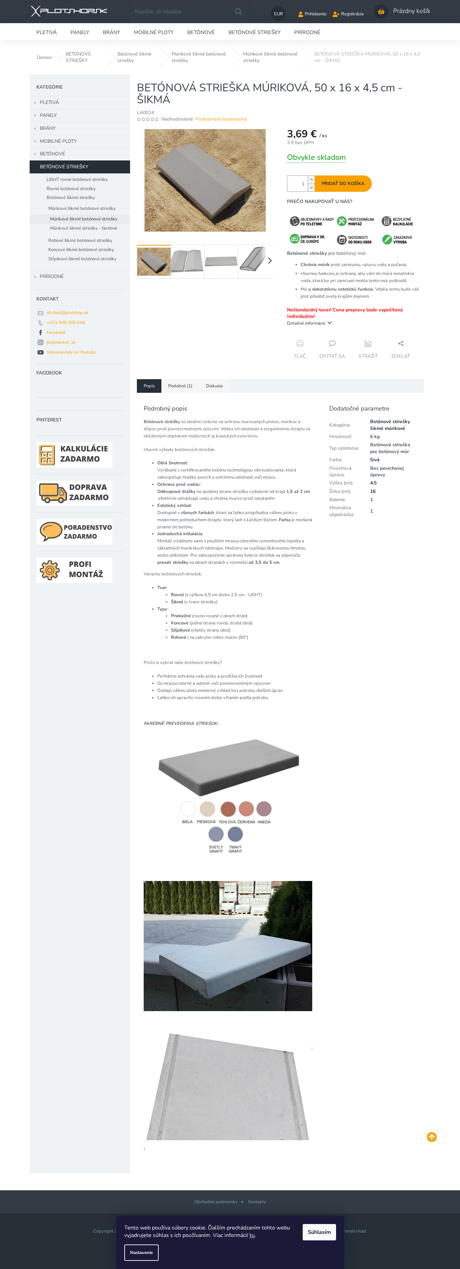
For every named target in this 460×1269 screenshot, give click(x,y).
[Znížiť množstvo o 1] (311, 187)
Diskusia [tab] (214, 386)
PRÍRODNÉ (52, 276)
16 (373, 491)
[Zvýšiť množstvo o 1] (311, 180)
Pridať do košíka (343, 184)
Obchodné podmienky (216, 1202)
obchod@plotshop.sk (68, 313)
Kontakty (257, 1202)
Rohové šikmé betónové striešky (80, 240)
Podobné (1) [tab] (180, 386)
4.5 (373, 483)
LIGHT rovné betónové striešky (77, 179)
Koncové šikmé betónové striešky (81, 250)
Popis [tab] (149, 386)
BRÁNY (47, 128)
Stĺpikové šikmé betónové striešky (82, 259)
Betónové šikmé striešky (71, 198)
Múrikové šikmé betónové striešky (82, 208)
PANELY (48, 115)
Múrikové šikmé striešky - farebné (83, 228)
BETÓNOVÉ (52, 154)
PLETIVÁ (49, 102)
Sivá (375, 459)
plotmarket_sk (61, 342)
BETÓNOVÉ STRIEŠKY (64, 167)
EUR (278, 14)
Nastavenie (141, 1253)
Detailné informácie (306, 323)
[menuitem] (47, 31)
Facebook (56, 332)
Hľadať (238, 11)
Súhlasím (319, 1232)
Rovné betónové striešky (71, 189)
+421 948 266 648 (66, 323)
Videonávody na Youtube (71, 352)
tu (252, 1235)
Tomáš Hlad (354, 1231)
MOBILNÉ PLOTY (58, 141)
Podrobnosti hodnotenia (221, 119)
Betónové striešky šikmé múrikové (390, 424)
